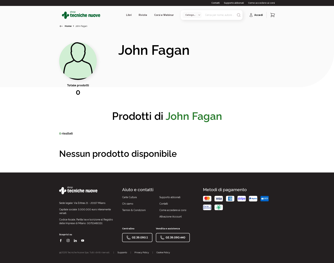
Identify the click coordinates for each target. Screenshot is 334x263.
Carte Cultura (129, 197)
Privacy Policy (141, 252)
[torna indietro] (61, 26)
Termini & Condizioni (134, 210)
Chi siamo (127, 203)
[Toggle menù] (60, 15)
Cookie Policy (163, 252)
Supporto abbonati (234, 3)
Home (68, 26)
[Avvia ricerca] (239, 15)
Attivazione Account (170, 216)
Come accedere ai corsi (261, 3)
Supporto (122, 252)
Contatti (215, 3)
